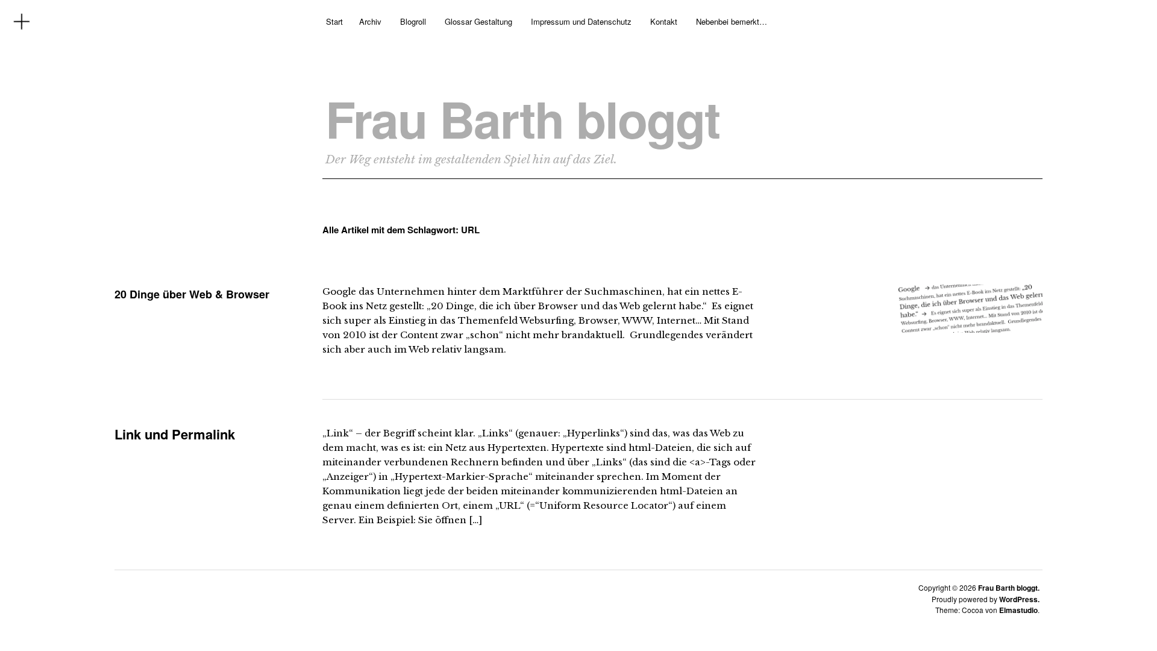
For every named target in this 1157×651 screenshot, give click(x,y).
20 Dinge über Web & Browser (191, 294)
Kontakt (663, 21)
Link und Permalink (174, 434)
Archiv (370, 21)
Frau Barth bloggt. (1008, 587)
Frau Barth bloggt (522, 118)
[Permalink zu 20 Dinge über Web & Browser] (970, 329)
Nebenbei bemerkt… (731, 21)
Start (334, 21)
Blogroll (413, 21)
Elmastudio (1018, 610)
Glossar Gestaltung (478, 21)
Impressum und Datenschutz (581, 21)
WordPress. (1019, 599)
